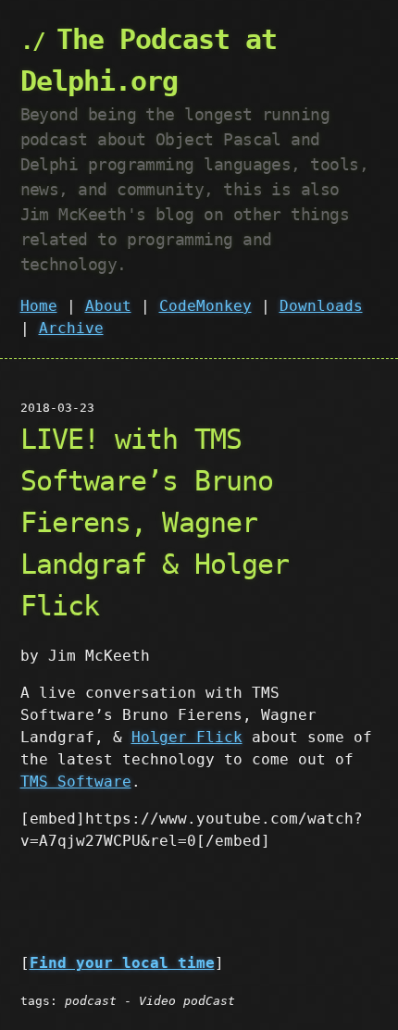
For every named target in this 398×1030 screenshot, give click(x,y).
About (108, 306)
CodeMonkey (205, 306)
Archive (71, 328)
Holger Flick (187, 737)
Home (38, 306)
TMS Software (75, 781)
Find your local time (122, 963)
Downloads (321, 306)
